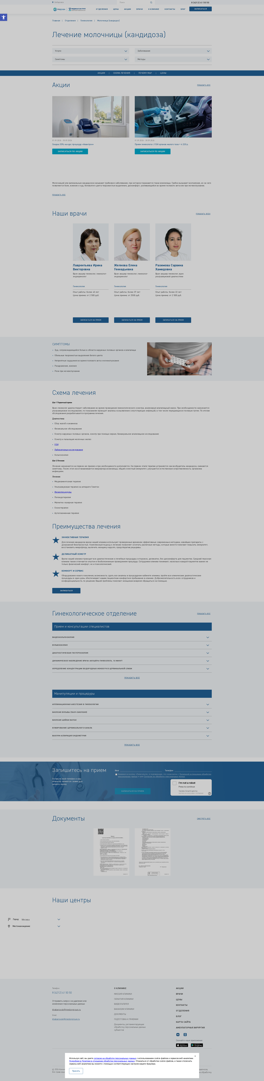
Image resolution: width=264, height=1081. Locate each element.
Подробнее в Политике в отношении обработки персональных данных (102, 1061)
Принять (76, 1071)
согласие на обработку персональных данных (115, 1058)
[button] (3, 17)
